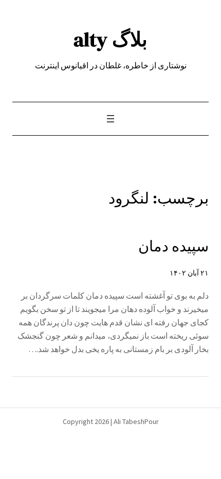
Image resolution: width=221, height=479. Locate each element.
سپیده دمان (173, 246)
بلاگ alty (110, 39)
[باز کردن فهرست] (110, 119)
